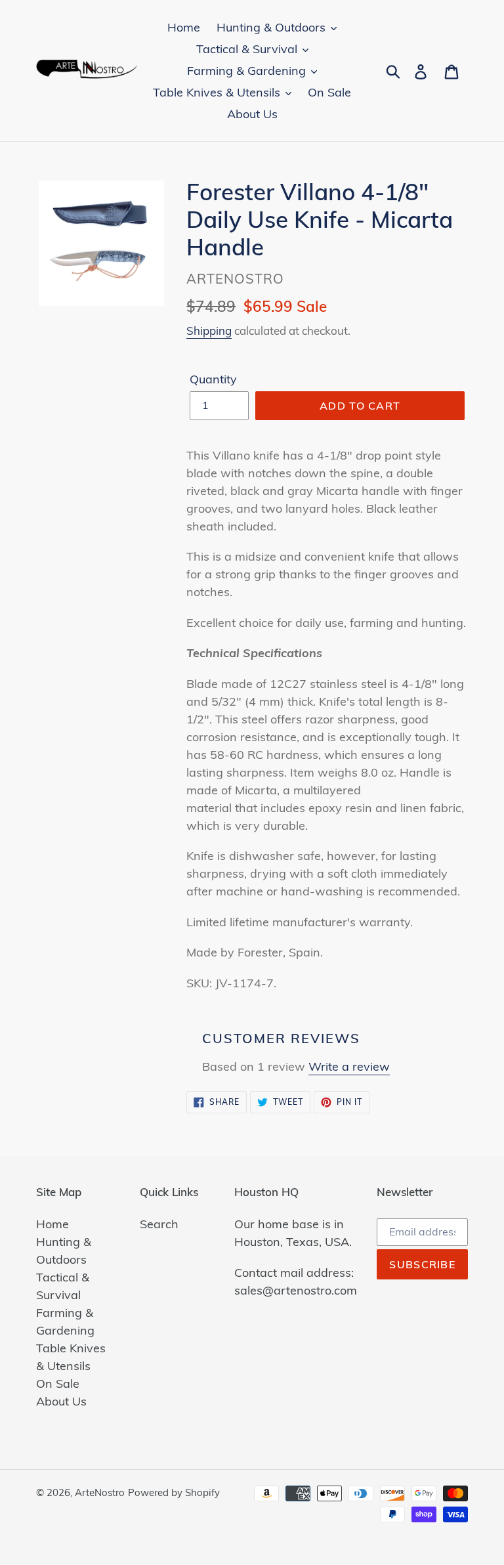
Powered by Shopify (174, 1492)
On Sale (57, 1383)
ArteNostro (100, 1492)
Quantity (213, 379)
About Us (61, 1401)
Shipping (209, 330)
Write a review (349, 1066)
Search (159, 1224)
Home (52, 1224)
